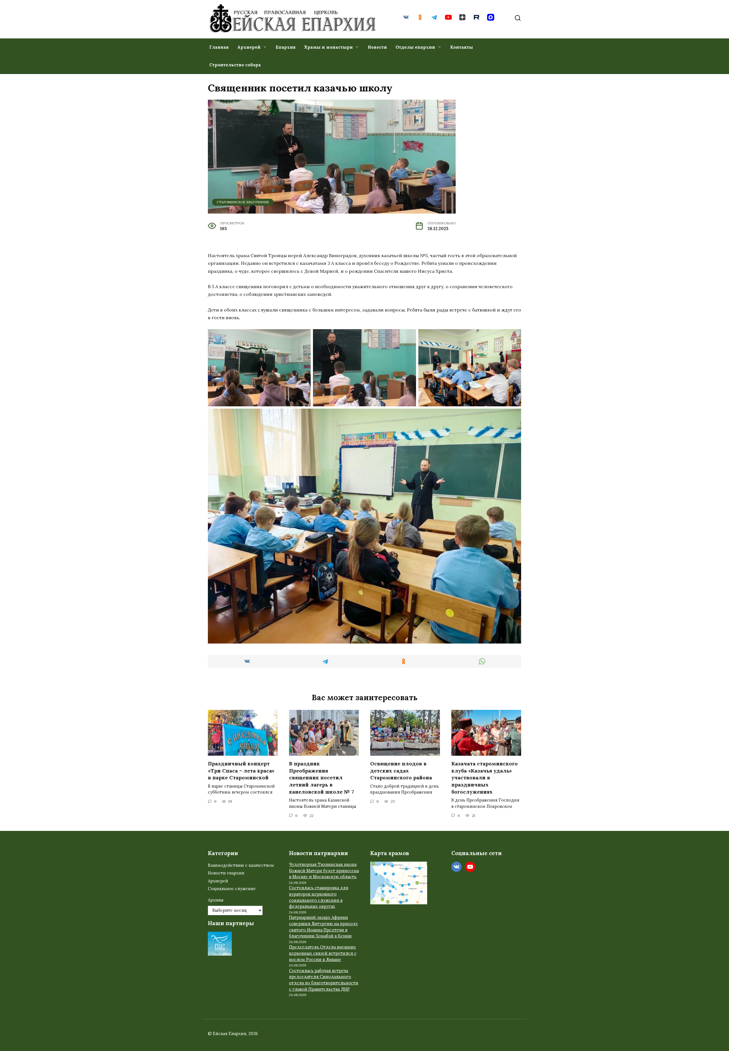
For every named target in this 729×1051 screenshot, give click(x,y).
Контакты (461, 47)
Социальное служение (232, 888)
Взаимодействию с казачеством (241, 865)
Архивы (216, 900)
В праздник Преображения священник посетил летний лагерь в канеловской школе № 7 (321, 777)
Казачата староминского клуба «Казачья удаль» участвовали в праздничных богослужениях (484, 777)
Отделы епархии (415, 47)
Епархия (286, 47)
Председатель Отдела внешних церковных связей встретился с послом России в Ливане (323, 953)
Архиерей (249, 47)
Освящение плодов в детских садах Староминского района (401, 770)
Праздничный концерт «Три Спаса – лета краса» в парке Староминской (241, 770)
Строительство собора (235, 64)
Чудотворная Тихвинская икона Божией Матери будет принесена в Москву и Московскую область (324, 870)
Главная (219, 47)
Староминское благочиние (243, 202)
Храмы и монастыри (328, 47)
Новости (377, 47)
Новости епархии (226, 873)
